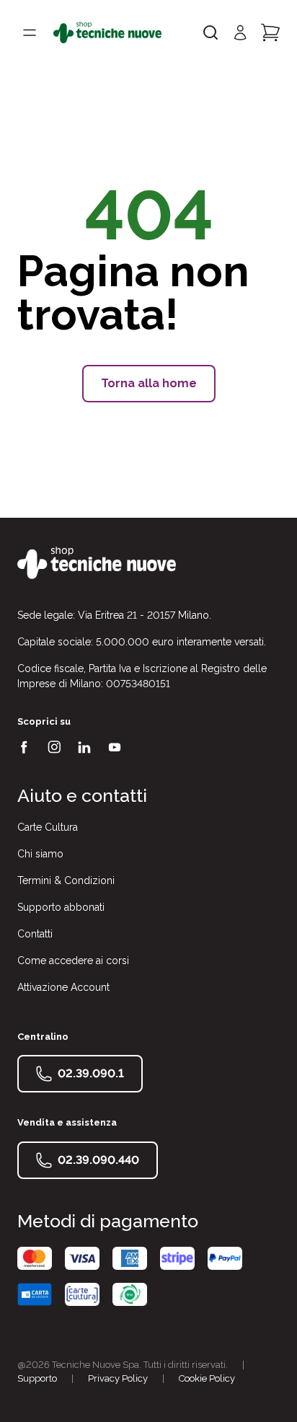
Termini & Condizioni (66, 880)
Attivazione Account (63, 987)
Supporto (37, 1378)
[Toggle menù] (29, 32)
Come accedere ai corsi (73, 960)
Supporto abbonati (61, 907)
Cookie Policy (207, 1378)
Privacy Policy (118, 1378)
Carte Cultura (47, 827)
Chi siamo (40, 854)
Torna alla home (149, 383)
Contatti (35, 934)
